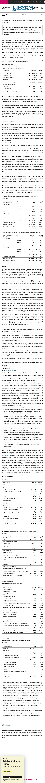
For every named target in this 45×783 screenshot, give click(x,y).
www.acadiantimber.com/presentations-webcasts (14, 30)
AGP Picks (3, 1)
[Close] (22, 757)
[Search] (35, 14)
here (16, 29)
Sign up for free (12, 777)
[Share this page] (42, 15)
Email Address (7, 771)
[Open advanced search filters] (38, 14)
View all (42, 1)
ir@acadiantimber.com (10, 370)
